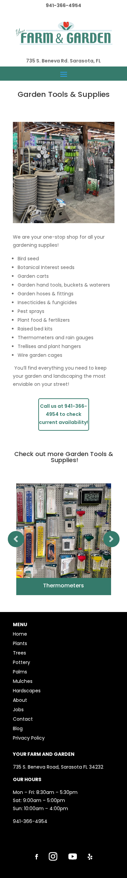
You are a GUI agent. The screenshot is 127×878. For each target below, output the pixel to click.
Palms (20, 671)
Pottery (21, 662)
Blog (18, 728)
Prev (16, 539)
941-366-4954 (30, 821)
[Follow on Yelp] (90, 857)
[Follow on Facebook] (36, 856)
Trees (19, 652)
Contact (23, 719)
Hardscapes (27, 690)
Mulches (23, 681)
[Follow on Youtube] (72, 856)
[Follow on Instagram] (53, 856)
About (20, 700)
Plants (20, 643)
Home (20, 634)
